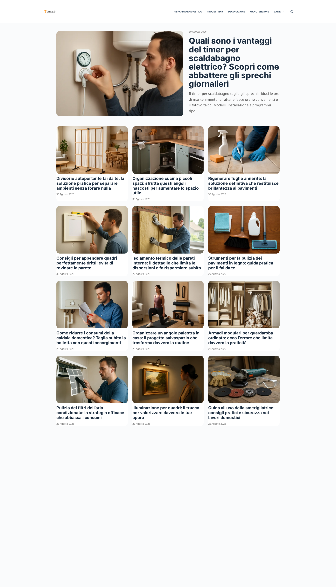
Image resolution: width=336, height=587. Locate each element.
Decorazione (236, 11)
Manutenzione (259, 11)
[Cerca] (291, 11)
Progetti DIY (215, 11)
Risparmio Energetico (188, 11)
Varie (277, 11)
